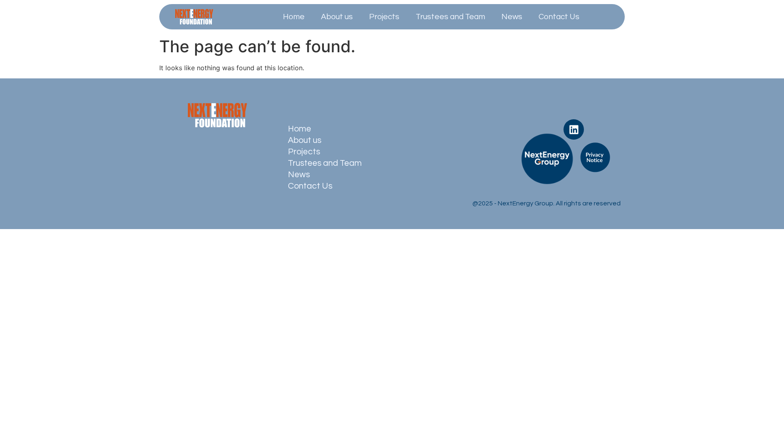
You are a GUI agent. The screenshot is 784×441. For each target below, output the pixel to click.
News (511, 17)
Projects (384, 17)
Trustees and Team (450, 17)
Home (294, 17)
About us (337, 17)
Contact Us (559, 17)
